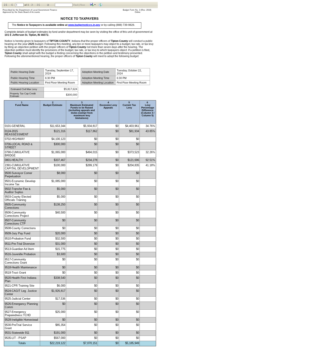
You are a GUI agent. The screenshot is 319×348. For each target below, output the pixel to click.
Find (75, 5)
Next (82, 5)
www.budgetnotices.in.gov (84, 24)
